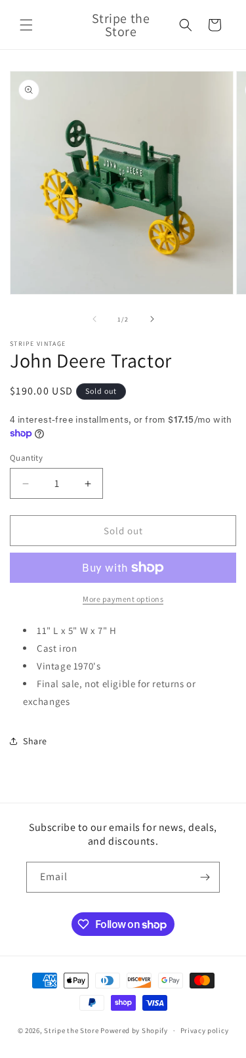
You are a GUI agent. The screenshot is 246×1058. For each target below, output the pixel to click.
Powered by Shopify (134, 1030)
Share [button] (35, 741)
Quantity (26, 457)
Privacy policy (204, 1030)
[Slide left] (94, 319)
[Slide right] (152, 319)
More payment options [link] (123, 599)
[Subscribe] (204, 877)
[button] (26, 25)
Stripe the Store (71, 1030)
